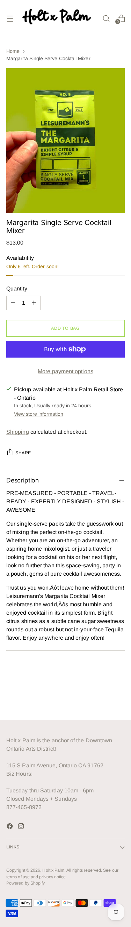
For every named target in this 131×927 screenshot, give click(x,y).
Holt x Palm (53, 870)
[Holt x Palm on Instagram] (21, 827)
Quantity (16, 288)
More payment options (65, 371)
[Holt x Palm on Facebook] (10, 827)
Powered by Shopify (25, 883)
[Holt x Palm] (58, 18)
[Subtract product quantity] (13, 303)
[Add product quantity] (34, 303)
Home (13, 51)
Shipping (17, 432)
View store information (38, 414)
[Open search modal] (106, 18)
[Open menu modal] (10, 18)
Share (23, 452)
